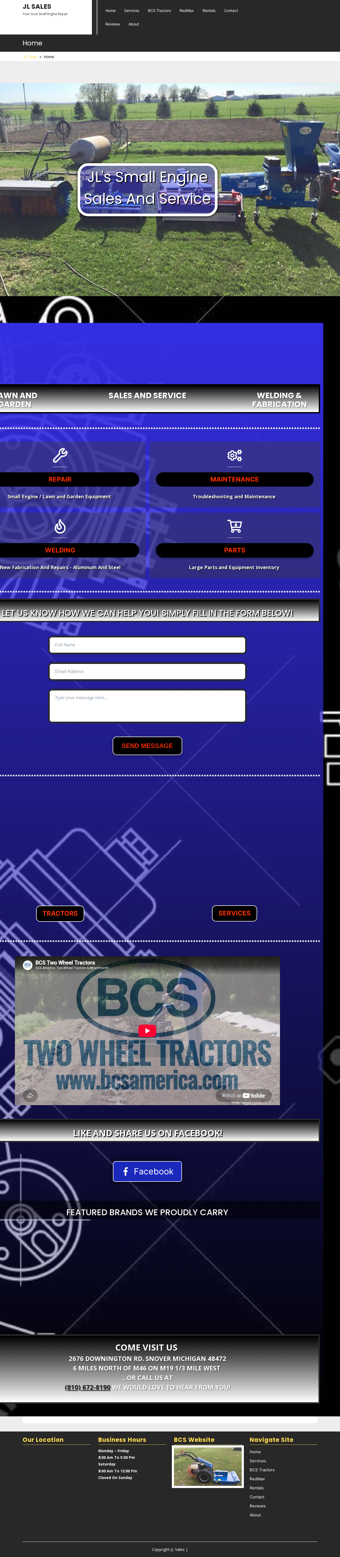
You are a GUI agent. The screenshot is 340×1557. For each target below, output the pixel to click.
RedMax (187, 10)
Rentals (209, 10)
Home (110, 10)
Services (131, 10)
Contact (231, 10)
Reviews (112, 24)
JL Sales (37, 6)
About (134, 24)
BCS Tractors (159, 10)
